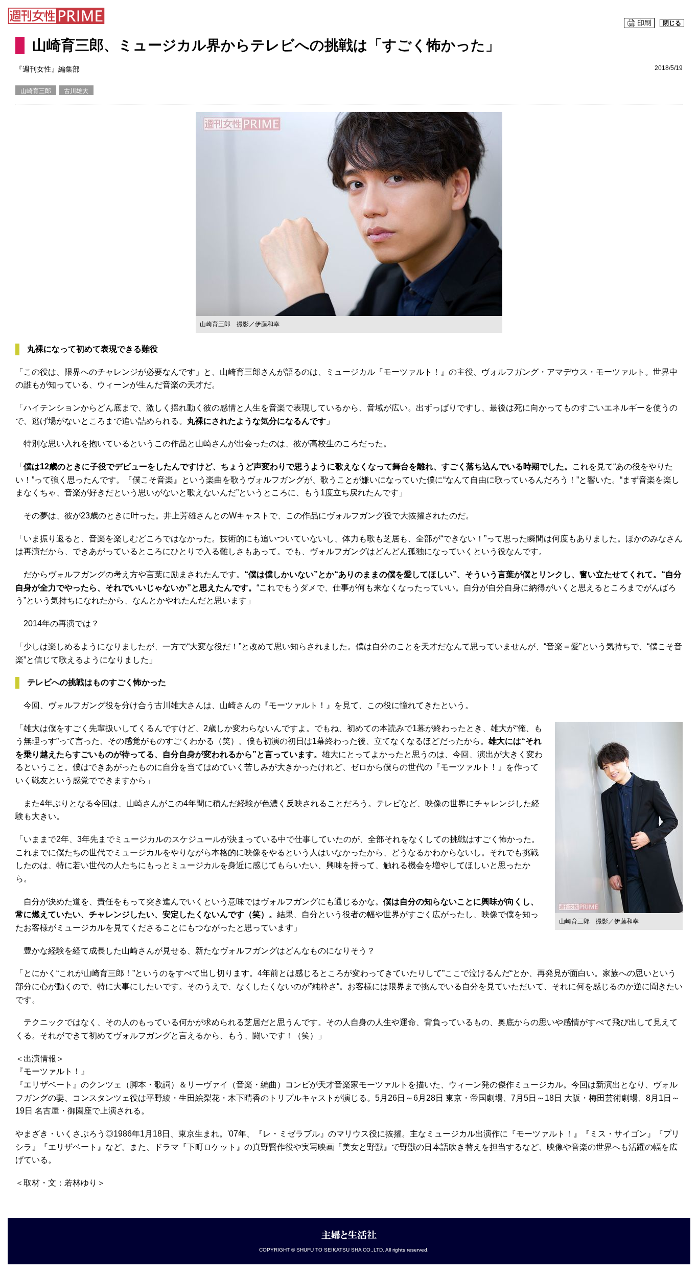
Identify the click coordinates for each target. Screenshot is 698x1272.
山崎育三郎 (35, 91)
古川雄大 (76, 91)
